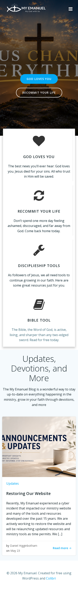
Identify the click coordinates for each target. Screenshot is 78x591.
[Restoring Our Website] (39, 446)
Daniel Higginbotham (23, 546)
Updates (12, 483)
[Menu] (70, 9)
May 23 (15, 551)
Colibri (51, 578)
